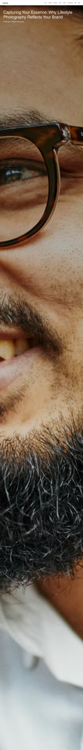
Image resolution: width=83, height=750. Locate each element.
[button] (55, 3)
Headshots (5, 3)
